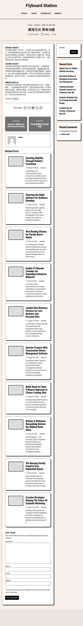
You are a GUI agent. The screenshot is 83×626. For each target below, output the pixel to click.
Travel (34, 13)
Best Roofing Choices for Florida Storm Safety (36, 234)
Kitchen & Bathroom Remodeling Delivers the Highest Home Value (36, 425)
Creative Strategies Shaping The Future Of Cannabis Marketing (36, 500)
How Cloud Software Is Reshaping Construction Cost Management (68, 79)
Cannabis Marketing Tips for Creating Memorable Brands (68, 100)
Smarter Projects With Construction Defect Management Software (36, 350)
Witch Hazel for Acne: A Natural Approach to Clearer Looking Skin (36, 389)
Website (8, 580)
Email (7, 573)
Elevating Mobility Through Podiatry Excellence (34, 161)
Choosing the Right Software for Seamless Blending (37, 197)
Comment (9, 541)
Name (8, 566)
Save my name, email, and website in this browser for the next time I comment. (28, 591)
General (58, 13)
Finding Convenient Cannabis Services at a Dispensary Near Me (67, 89)
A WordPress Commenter (68, 131)
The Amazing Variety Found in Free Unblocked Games (35, 466)
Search (62, 48)
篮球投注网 (42, 69)
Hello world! (66, 134)
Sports (24, 13)
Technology (46, 13)
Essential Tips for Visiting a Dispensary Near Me (67, 111)
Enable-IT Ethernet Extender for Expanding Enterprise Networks (36, 272)
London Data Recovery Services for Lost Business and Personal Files (37, 312)
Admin (47, 34)
